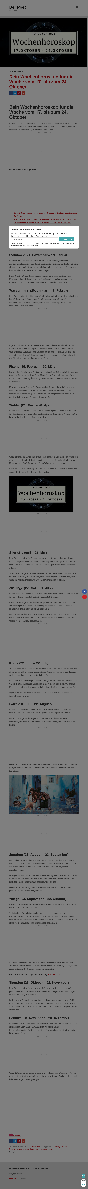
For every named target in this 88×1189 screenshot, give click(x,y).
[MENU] (77, 7)
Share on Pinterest (19, 93)
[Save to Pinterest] (84, 596)
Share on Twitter (15, 93)
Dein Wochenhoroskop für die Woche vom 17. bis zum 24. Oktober (41, 81)
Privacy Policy (27, 1168)
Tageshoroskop (16, 71)
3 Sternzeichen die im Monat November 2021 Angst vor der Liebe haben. (46, 219)
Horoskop (66, 1146)
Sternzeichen (35, 1149)
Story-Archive (41, 1168)
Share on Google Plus (23, 93)
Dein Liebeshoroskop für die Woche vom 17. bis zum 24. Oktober (42, 222)
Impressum (14, 1168)
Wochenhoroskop (47, 1149)
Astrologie (57, 1146)
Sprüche (26, 1149)
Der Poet (17, 7)
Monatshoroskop (15, 1149)
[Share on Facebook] (84, 591)
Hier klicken (54, 974)
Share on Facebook (11, 93)
